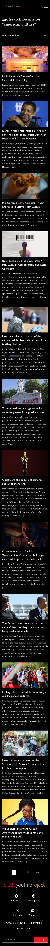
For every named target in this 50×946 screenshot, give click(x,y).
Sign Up (41, 940)
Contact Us (12, 922)
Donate (19, 928)
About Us (30, 928)
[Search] (45, 35)
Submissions (35, 922)
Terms (23, 922)
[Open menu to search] (41, 6)
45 (28, 872)
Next (37, 872)
